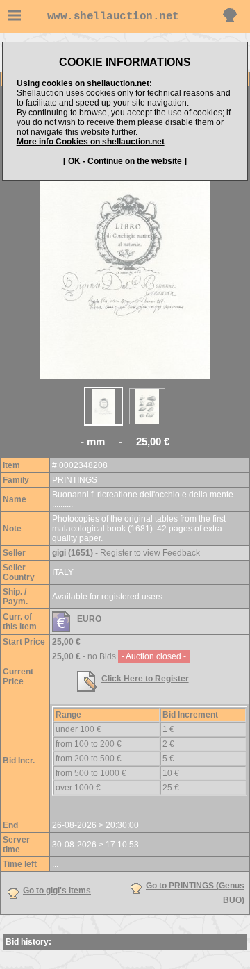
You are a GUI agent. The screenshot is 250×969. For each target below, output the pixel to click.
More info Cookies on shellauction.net (91, 142)
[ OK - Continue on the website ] (125, 161)
